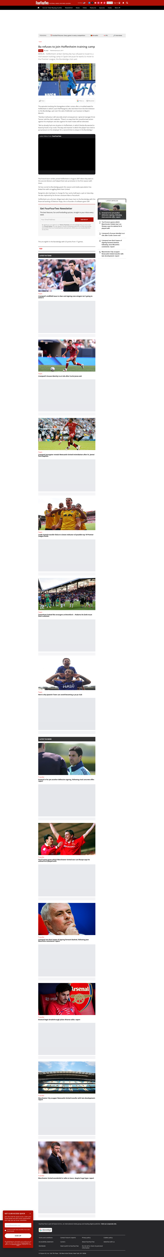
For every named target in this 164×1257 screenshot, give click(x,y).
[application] (66, 154)
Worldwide (42, 1246)
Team (40, 42)
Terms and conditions (46, 1237)
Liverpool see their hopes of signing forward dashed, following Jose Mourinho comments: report (112, 244)
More (117, 8)
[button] (127, 3)
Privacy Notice (48, 226)
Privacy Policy (24, 1243)
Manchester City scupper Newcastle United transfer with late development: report (112, 254)
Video (85, 8)
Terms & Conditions (16, 1244)
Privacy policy (86, 1237)
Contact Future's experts (68, 1237)
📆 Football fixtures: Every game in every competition (67, 35)
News (78, 8)
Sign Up (18, 1236)
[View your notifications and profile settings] (123, 3)
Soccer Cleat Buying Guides (52, 8)
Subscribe (109, 3)
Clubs (110, 8)
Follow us (81, 101)
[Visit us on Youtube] (95, 3)
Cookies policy (108, 1237)
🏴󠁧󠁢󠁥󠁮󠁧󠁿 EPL (106, 35)
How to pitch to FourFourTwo (69, 1246)
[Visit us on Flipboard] (101, 3)
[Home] (38, 8)
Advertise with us (109, 1242)
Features (93, 8)
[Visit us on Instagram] (98, 3)
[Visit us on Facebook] (89, 3)
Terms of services (65, 225)
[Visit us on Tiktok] (104, 3)
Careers (62, 1242)
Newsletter (69, 8)
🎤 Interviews (117, 35)
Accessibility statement (46, 1242)
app (47, 50)
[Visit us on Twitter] (92, 3)
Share (43, 101)
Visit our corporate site (108, 1224)
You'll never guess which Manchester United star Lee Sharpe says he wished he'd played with (112, 225)
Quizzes (102, 8)
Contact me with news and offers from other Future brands (18, 1230)
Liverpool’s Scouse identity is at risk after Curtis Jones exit (113, 234)
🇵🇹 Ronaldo (94, 35)
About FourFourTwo (88, 1242)
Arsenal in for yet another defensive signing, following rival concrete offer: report (112, 215)
